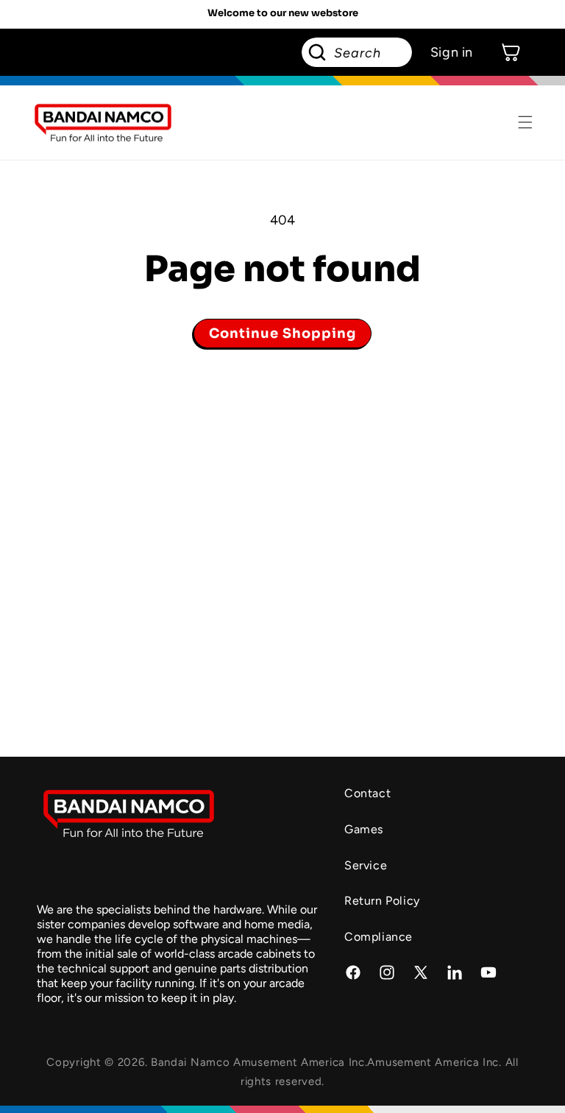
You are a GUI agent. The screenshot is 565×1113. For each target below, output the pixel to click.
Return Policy (382, 901)
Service (365, 865)
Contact (367, 793)
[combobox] (357, 52)
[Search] (317, 52)
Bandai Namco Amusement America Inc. (259, 1062)
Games (363, 829)
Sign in (451, 52)
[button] (525, 122)
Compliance (378, 937)
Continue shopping (282, 333)
